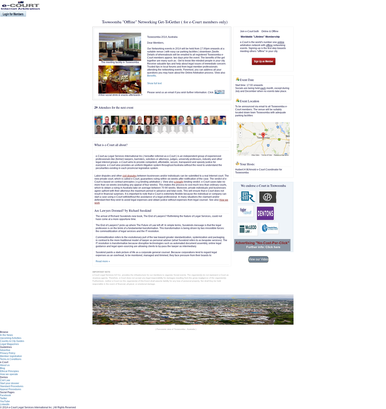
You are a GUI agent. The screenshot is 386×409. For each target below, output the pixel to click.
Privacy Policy (7, 353)
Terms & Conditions (10, 359)
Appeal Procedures (10, 389)
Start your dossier (9, 383)
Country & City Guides (12, 341)
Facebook (5, 395)
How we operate (9, 374)
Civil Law (5, 380)
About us (5, 365)
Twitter (3, 398)
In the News (6, 335)
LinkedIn (4, 404)
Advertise (5, 350)
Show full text (154, 83)
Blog (2, 368)
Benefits (151, 75)
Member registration (11, 356)
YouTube (5, 401)
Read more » (103, 261)
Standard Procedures (11, 386)
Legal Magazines (9, 344)
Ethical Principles (9, 371)
